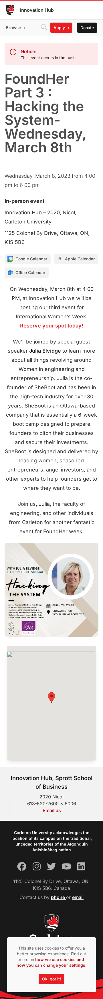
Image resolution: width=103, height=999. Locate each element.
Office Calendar (30, 272)
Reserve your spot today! (51, 326)
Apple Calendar (80, 258)
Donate (87, 27)
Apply (59, 27)
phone (58, 897)
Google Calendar (31, 258)
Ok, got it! (51, 978)
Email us (52, 810)
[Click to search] (44, 28)
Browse (13, 27)
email (78, 897)
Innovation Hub (37, 10)
